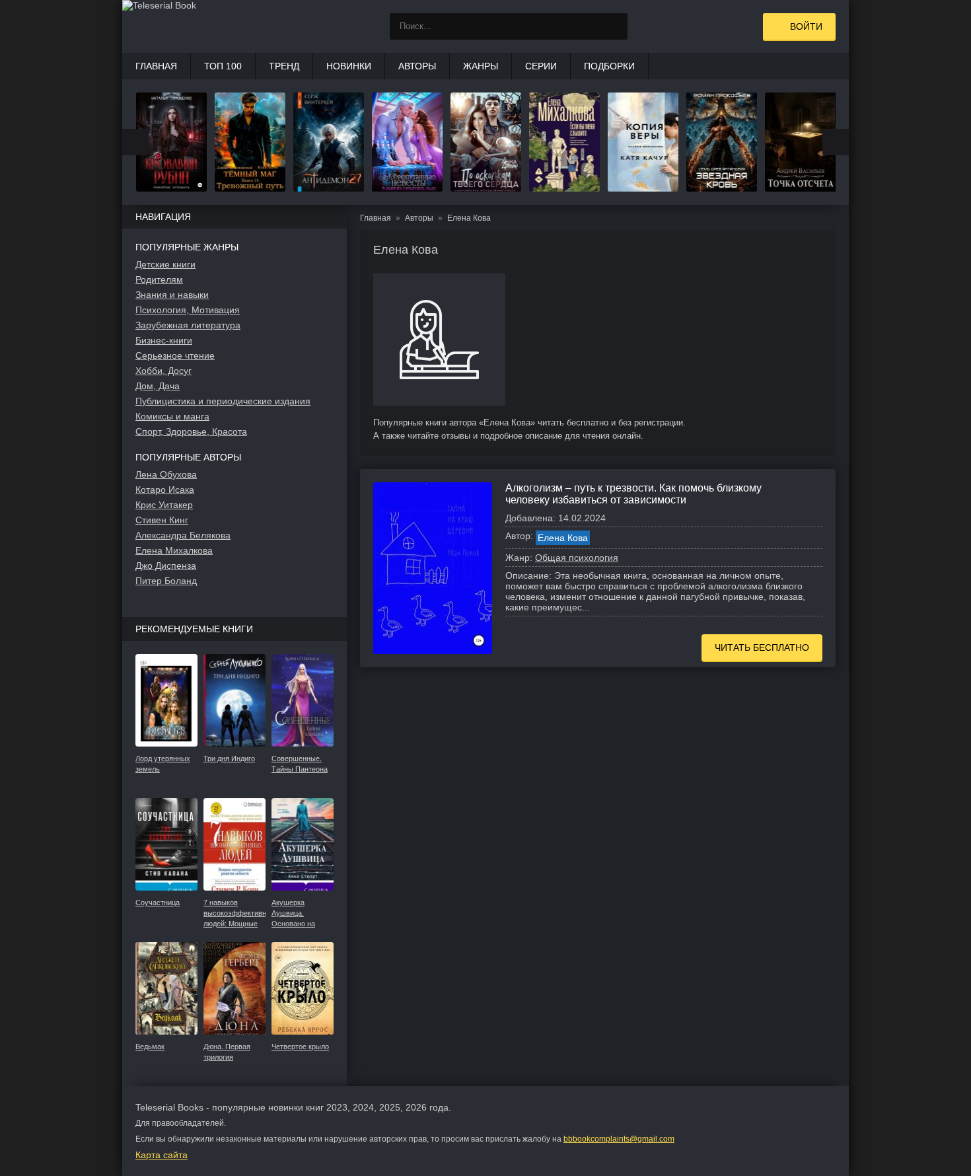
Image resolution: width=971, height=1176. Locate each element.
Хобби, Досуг (163, 370)
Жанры (480, 66)
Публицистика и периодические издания (222, 401)
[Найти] (614, 26)
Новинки (348, 66)
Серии (541, 66)
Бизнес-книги (163, 340)
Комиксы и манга (172, 416)
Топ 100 (223, 66)
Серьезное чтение (175, 355)
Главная (156, 66)
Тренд (284, 66)
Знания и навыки (172, 294)
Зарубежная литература (187, 325)
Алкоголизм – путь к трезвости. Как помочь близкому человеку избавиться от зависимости (633, 493)
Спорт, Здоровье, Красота (191, 431)
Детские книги (165, 264)
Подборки (609, 66)
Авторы (417, 66)
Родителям (159, 279)
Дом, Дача (157, 386)
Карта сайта (161, 1155)
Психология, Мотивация (187, 310)
